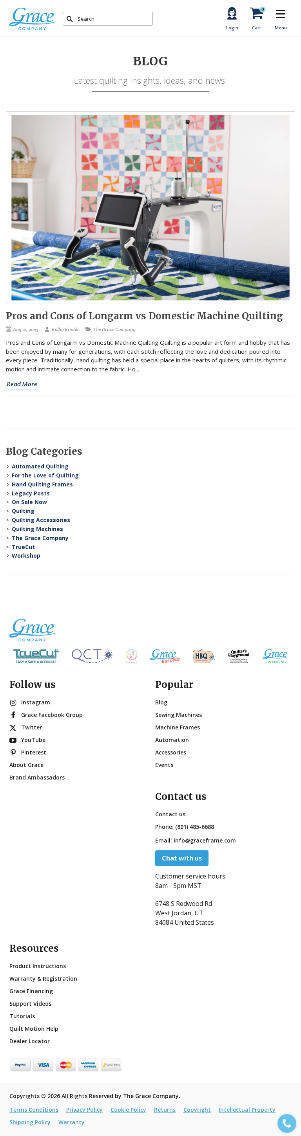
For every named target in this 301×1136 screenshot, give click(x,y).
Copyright (197, 1109)
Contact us (170, 814)
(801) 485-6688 (194, 826)
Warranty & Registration (43, 978)
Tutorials (22, 1016)
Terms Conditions (33, 1109)
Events (164, 765)
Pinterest (33, 752)
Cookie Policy (128, 1109)
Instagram (35, 702)
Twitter (31, 727)
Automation (172, 740)
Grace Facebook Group (52, 714)
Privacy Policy (84, 1109)
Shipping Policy (30, 1122)
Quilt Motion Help (33, 1028)
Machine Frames (177, 727)
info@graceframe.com (205, 840)
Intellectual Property (247, 1109)
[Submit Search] (70, 19)
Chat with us (182, 858)
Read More (22, 384)
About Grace (26, 765)
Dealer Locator (29, 1041)
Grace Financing (31, 991)
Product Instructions (37, 966)
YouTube (33, 740)
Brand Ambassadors (37, 777)
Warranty (71, 1122)
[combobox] (108, 19)
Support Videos (30, 1003)
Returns (165, 1109)
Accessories (170, 752)
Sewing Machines (178, 714)
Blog (161, 702)
